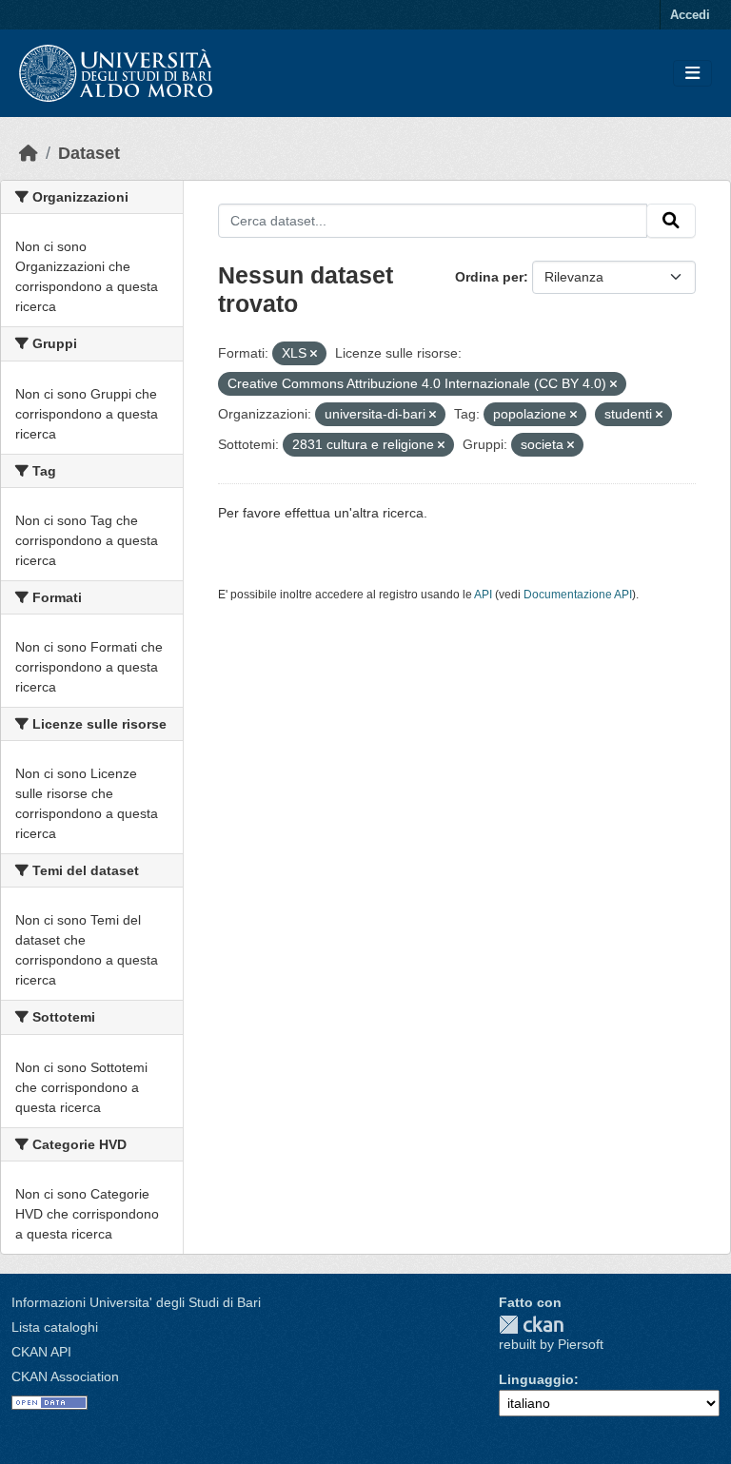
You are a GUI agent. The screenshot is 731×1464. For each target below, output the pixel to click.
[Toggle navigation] (692, 74)
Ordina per (489, 276)
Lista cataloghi (54, 1327)
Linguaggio (536, 1379)
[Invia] (671, 221)
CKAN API (41, 1351)
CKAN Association (65, 1376)
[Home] (28, 153)
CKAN (531, 1325)
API (483, 594)
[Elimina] (313, 354)
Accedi (690, 15)
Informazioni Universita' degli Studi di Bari (136, 1302)
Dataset (89, 153)
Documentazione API (578, 594)
